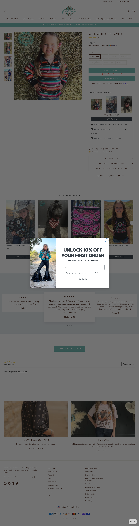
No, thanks (83, 279)
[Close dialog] (106, 240)
